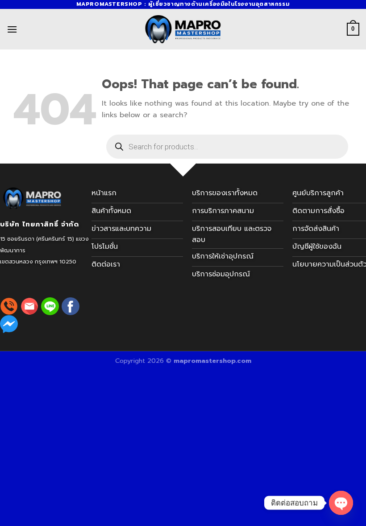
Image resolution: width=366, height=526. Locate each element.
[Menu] (12, 29)
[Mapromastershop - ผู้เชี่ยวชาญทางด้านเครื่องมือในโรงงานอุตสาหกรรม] (183, 29)
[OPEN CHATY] (341, 503)
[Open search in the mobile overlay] (227, 146)
